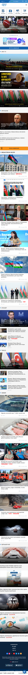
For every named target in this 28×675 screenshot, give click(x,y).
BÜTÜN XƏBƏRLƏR (14, 48)
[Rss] (21, 654)
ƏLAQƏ (14, 646)
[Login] (26, 1)
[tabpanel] (14, 25)
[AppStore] (19, 665)
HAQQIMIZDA (14, 644)
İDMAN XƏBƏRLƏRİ (14, 148)
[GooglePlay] (9, 665)
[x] (12, 654)
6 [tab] (17, 35)
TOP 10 (14, 650)
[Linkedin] (18, 654)
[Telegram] (16, 654)
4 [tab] (14, 35)
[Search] (23, 1)
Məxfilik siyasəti (18, 670)
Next (26, 25)
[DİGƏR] (26, 5)
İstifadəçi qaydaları (10, 670)
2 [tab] (11, 35)
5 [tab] (15, 35)
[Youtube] (14, 654)
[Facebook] (7, 654)
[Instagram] (9, 654)
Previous (2, 25)
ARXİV (14, 648)
